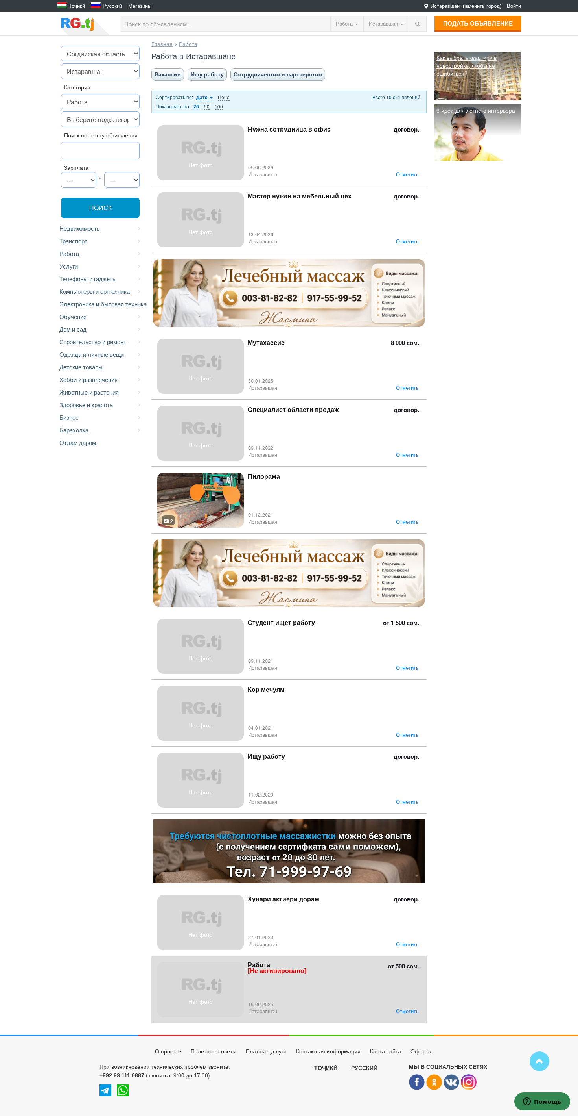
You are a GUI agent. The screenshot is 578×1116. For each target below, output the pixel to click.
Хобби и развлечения (88, 379)
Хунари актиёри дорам (283, 899)
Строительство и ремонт (92, 341)
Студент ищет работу (281, 623)
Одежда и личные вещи (91, 354)
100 (219, 106)
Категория (77, 87)
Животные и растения (89, 392)
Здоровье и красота (86, 404)
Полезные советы (213, 1051)
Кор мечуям (266, 690)
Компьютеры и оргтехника (94, 291)
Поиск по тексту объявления (101, 135)
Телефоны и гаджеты (88, 278)
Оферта (420, 1051)
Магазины (139, 5)
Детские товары (81, 367)
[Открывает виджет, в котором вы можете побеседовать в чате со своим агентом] (542, 1102)
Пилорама (264, 477)
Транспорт (73, 241)
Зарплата (76, 167)
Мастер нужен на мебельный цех (300, 196)
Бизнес (69, 417)
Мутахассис (266, 343)
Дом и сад (73, 329)
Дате (202, 97)
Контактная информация (328, 1051)
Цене (224, 97)
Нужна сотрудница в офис (289, 129)
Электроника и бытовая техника (101, 304)
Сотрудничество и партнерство (278, 74)
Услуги (68, 266)
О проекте (168, 1051)
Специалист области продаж (293, 410)
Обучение (73, 316)
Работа (69, 253)
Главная (162, 44)
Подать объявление (478, 23)
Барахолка (73, 430)
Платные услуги (266, 1051)
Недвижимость (79, 228)
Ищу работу (207, 74)
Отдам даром (77, 442)
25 (196, 106)
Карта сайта (385, 1051)
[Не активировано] (277, 971)
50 (207, 106)
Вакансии (168, 74)
